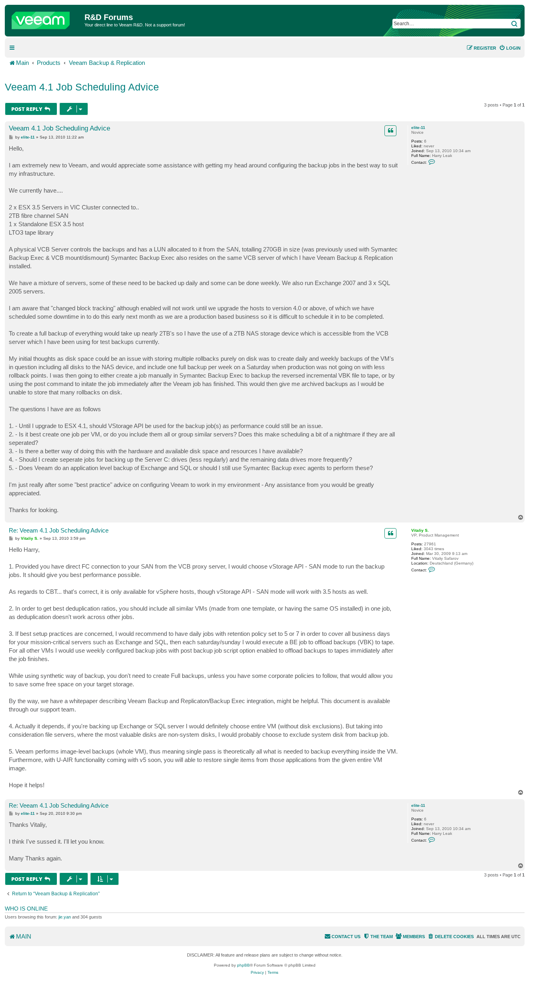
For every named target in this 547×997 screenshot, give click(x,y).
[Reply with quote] (390, 130)
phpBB (243, 965)
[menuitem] (510, 48)
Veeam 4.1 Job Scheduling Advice (82, 86)
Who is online (26, 908)
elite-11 (418, 127)
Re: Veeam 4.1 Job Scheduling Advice (59, 530)
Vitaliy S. (420, 530)
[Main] (45, 18)
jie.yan (64, 917)
